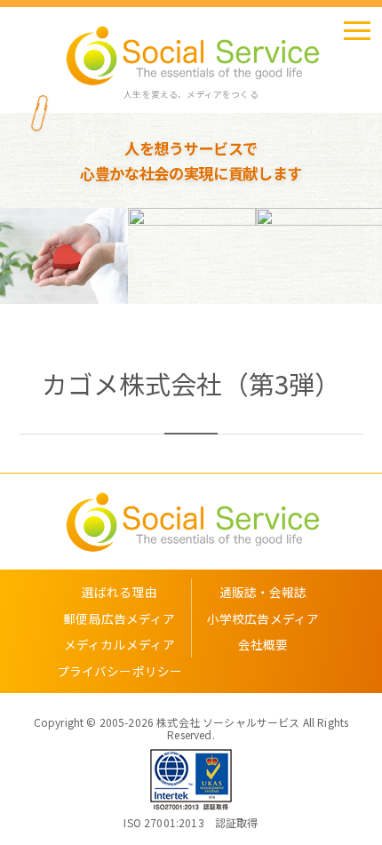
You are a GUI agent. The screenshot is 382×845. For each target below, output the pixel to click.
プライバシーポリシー (120, 671)
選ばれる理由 (119, 592)
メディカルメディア (119, 644)
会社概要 (263, 644)
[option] (111, 256)
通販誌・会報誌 (263, 592)
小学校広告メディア (263, 618)
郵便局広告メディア (119, 618)
